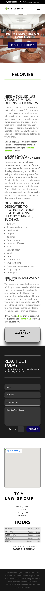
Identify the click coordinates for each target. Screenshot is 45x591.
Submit (33, 429)
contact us (26, 318)
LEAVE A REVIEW (22, 549)
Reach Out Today (22, 45)
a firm (19, 316)
